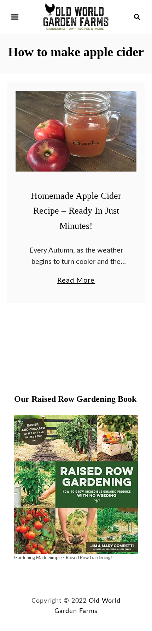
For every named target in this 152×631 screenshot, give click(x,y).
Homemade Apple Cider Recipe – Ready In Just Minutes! (76, 211)
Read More (76, 281)
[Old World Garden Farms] (76, 16)
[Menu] (15, 17)
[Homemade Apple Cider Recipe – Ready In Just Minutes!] (76, 131)
